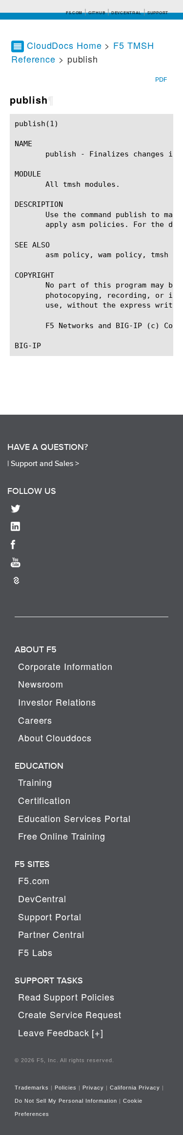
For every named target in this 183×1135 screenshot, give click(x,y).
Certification (44, 800)
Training (35, 782)
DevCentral (42, 898)
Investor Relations (57, 701)
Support (157, 12)
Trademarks (32, 1087)
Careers (35, 719)
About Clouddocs (55, 737)
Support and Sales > (45, 463)
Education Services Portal (74, 818)
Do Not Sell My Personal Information (66, 1101)
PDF (161, 79)
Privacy (93, 1087)
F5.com (74, 12)
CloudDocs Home (64, 45)
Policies (66, 1087)
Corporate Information (65, 666)
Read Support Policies (66, 996)
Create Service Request (70, 1014)
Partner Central (51, 934)
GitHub (96, 12)
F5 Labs (35, 952)
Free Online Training (61, 835)
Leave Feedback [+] (60, 1032)
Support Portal (49, 916)
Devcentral (126, 12)
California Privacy (135, 1087)
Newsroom (40, 683)
